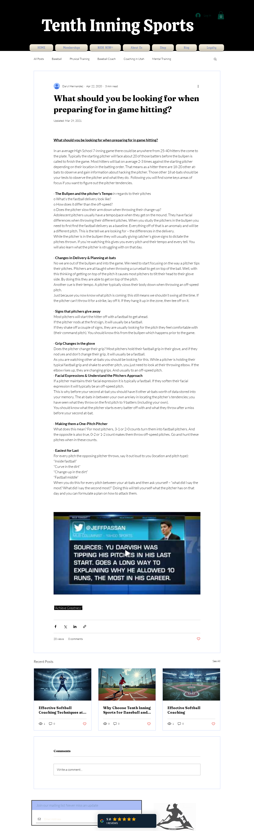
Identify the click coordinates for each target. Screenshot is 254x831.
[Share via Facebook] (55, 626)
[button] (220, 15)
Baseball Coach (106, 58)
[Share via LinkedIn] (75, 626)
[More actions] (198, 86)
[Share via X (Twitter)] (65, 626)
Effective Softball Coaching (183, 710)
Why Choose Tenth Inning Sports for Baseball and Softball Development (127, 710)
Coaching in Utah (134, 58)
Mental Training (161, 58)
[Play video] (127, 553)
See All (216, 661)
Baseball (57, 58)
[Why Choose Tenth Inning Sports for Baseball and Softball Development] (127, 684)
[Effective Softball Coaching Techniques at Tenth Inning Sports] (62, 684)
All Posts (39, 58)
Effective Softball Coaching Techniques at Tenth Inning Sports (61, 710)
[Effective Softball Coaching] (191, 684)
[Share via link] (85, 626)
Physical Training (79, 58)
